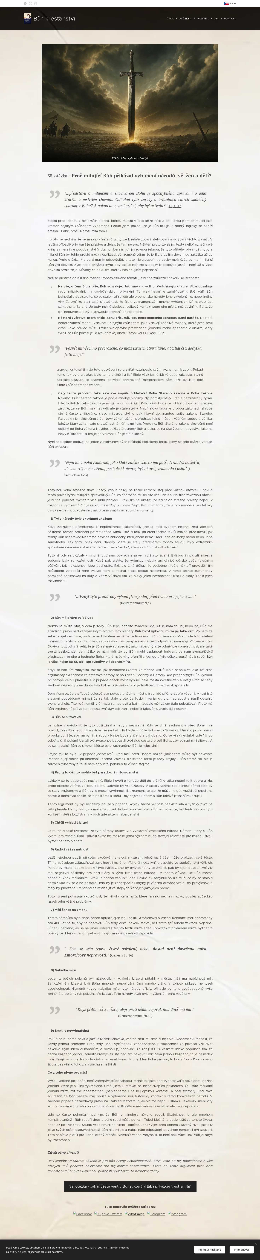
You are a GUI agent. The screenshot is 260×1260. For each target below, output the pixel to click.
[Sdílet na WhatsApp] (135, 1214)
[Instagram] (36, 4)
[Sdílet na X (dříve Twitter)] (108, 1214)
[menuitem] (171, 18)
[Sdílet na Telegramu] (156, 1214)
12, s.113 (175, 206)
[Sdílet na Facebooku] (82, 1214)
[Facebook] (25, 4)
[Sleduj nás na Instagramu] (177, 1214)
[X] (30, 4)
